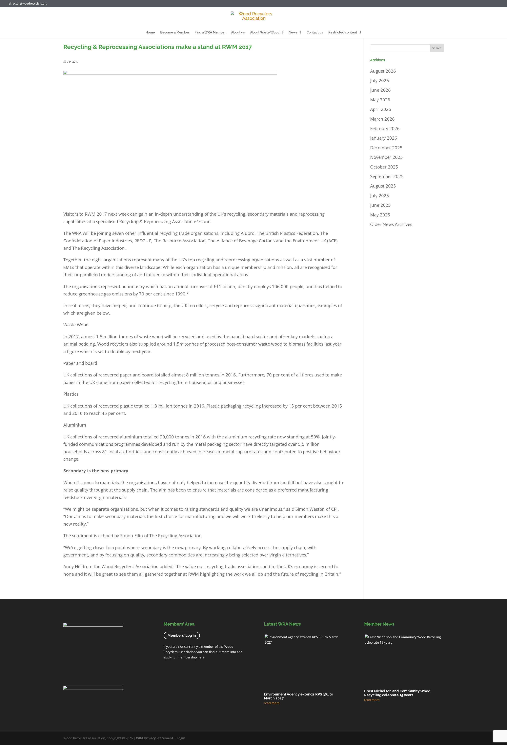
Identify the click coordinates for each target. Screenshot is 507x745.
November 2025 (386, 157)
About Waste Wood (264, 32)
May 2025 (380, 215)
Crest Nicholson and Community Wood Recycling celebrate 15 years (397, 693)
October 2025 (384, 167)
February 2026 (385, 128)
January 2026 (383, 138)
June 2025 (380, 205)
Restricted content (342, 32)
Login (181, 738)
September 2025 (387, 176)
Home (150, 32)
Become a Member (174, 32)
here (201, 657)
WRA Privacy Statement (154, 738)
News (293, 32)
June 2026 (380, 90)
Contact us (315, 32)
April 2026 (380, 109)
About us (238, 32)
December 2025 (386, 148)
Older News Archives (391, 224)
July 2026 (379, 80)
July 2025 (379, 195)
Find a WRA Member (210, 32)
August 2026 (383, 71)
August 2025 (383, 186)
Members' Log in (182, 635)
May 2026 (380, 100)
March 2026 (382, 119)
